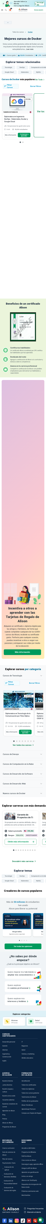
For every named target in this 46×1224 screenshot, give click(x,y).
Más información (10, 135)
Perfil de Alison (26, 1156)
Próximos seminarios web (30, 1191)
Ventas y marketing (28, 1054)
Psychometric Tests (8, 1163)
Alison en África (7, 1123)
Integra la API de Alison (29, 1168)
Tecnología (8, 67)
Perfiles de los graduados (30, 1101)
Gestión (4, 1046)
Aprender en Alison (8, 1111)
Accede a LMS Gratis (28, 1148)
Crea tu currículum (8, 1148)
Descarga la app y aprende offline (32, 1164)
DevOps (22, 67)
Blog (3, 1115)
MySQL (38, 72)
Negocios (25, 1046)
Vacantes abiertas (8, 1100)
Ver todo (39, 80)
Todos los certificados (29, 1085)
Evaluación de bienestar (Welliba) (10, 1175)
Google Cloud (9, 72)
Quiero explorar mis (17, 999)
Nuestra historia (7, 1081)
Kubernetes (25, 72)
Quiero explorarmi (18, 986)
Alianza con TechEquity (29, 1180)
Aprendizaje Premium (29, 1109)
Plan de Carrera (7, 1159)
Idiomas (5, 1050)
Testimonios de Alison (29, 1097)
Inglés (4, 1061)
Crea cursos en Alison (29, 1160)
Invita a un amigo (27, 1176)
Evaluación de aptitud (9, 1168)
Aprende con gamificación (30, 1172)
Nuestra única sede (8, 1096)
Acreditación (26, 1081)
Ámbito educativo (27, 1058)
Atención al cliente (34, 1212)
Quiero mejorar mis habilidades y (22, 973)
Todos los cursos (18, 32)
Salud (23, 1050)
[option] (17, 117)
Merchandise (26, 1195)
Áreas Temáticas (27, 1105)
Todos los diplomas (28, 1089)
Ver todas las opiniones (23, 946)
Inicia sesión (38, 10)
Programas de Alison (9, 1127)
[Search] (4, 8)
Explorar (2, 10)
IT (22, 1042)
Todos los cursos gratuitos (30, 1093)
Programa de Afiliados (29, 1152)
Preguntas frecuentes (35, 1209)
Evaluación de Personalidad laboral (10, 1182)
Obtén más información (18, 842)
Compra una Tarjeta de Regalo (31, 1113)
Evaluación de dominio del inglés (10, 1189)
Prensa (4, 1119)
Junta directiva (7, 1085)
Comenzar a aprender (24, 135)
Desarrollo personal (8, 1042)
